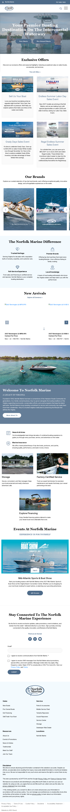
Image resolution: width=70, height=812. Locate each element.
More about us (11, 415)
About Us (6, 736)
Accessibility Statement (55, 804)
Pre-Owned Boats (44, 41)
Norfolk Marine (41, 736)
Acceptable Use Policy (8, 806)
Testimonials (7, 747)
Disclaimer (40, 804)
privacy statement (8, 786)
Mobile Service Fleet (43, 709)
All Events (35, 593)
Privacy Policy (15, 667)
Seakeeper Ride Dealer (43, 728)
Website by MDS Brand (9, 810)
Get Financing (7, 713)
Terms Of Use (18, 804)
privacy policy (36, 794)
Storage (39, 724)
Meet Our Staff (7, 750)
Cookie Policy (30, 804)
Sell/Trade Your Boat (9, 716)
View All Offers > (35, 72)
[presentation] (5, 210)
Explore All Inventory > (35, 297)
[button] (35, 49)
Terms (26, 667)
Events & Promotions (10, 739)
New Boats (23, 41)
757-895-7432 (61, 2)
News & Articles (8, 743)
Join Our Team (7, 754)
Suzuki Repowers (42, 716)
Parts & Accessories (43, 705)
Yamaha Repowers (42, 713)
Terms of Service (56, 779)
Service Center (41, 720)
